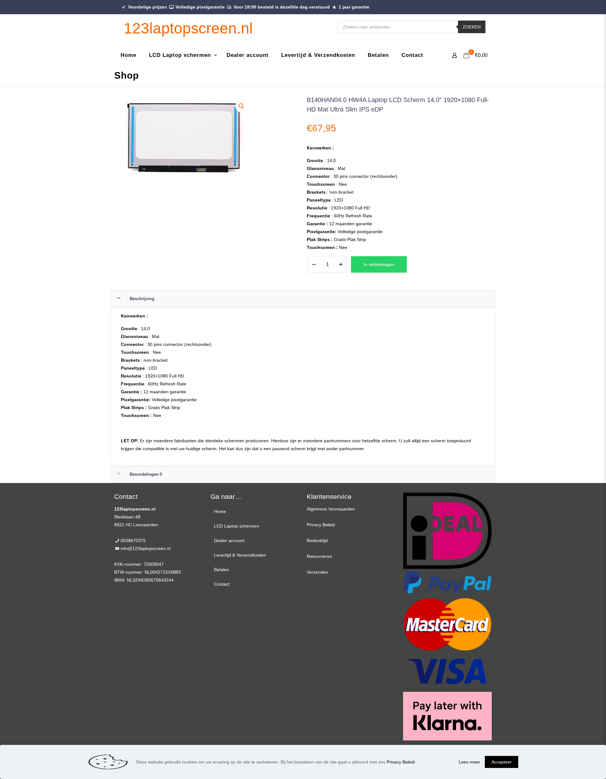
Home (220, 511)
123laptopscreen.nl (188, 28)
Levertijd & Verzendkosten (240, 555)
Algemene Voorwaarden (331, 508)
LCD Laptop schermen (236, 525)
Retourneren (319, 556)
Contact (221, 584)
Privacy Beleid (321, 524)
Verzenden (317, 572)
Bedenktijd (317, 540)
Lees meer (469, 761)
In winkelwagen (379, 264)
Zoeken (472, 26)
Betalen (221, 569)
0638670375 (133, 540)
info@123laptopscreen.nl (145, 548)
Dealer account (229, 540)
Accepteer (501, 761)
